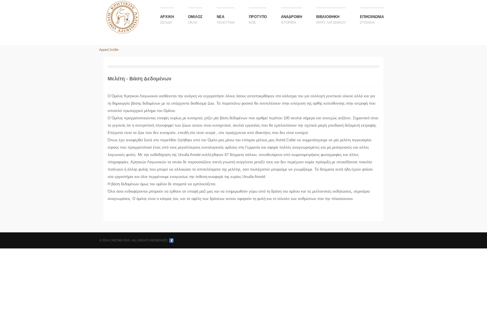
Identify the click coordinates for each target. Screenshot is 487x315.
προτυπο (258, 20)
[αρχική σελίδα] (122, 17)
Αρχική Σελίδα (108, 49)
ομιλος (195, 20)
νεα (226, 20)
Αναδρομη (291, 20)
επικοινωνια (372, 20)
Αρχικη (167, 20)
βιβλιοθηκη (331, 20)
